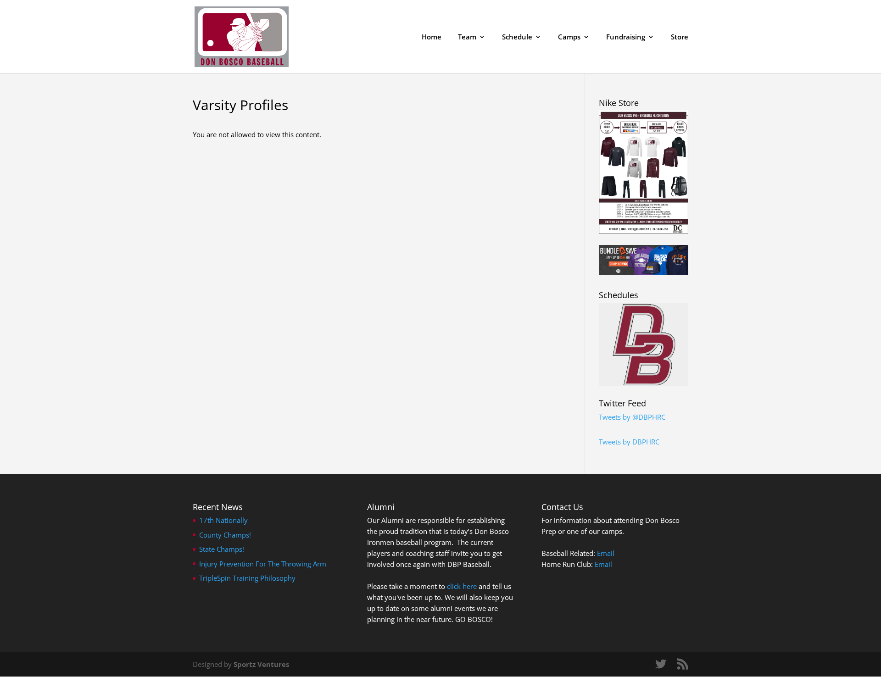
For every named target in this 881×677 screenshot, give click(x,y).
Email (605, 553)
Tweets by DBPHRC (629, 441)
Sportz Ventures (261, 664)
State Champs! (221, 549)
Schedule (517, 37)
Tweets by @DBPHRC (632, 417)
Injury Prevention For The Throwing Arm (262, 563)
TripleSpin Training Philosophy (247, 578)
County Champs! (225, 534)
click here (462, 586)
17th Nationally (223, 520)
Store (679, 37)
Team (467, 37)
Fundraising (625, 37)
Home (431, 37)
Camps (569, 37)
